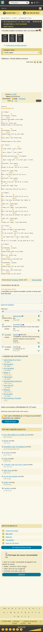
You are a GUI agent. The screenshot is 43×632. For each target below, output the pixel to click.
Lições (24, 623)
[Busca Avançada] (32, 3)
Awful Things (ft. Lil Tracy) (12, 360)
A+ (41, 62)
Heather (7, 488)
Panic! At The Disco (12, 543)
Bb (16, 101)
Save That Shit (8, 385)
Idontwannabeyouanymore (13, 381)
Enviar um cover (10, 421)
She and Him (7, 467)
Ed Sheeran (7, 485)
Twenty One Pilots (12, 531)
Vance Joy (8, 375)
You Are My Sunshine (10, 476)
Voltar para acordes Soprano (16, 45)
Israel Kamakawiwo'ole (11, 449)
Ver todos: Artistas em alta (21, 547)
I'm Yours (6, 453)
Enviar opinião (36, 280)
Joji (6, 400)
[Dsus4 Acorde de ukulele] (20, 38)
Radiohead (7, 461)
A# (12, 101)
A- (35, 62)
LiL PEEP (16, 24)
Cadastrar (11, 305)
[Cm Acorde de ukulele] (12, 38)
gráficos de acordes (30, 621)
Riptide (6, 373)
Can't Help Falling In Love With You (15, 435)
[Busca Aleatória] (34, 3)
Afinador (16, 621)
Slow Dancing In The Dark (12, 398)
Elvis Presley (7, 437)
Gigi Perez (6, 473)
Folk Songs (7, 479)
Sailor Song (7, 470)
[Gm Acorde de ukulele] (5, 38)
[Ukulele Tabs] (2, 2)
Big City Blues (8, 394)
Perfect (6, 482)
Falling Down (8, 377)
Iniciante (22, 99)
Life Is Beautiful (9, 368)
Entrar (3, 305)
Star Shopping (8, 364)
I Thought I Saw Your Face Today (15, 465)
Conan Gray (7, 491)
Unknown (9, 537)
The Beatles (10, 540)
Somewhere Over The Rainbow (14, 447)
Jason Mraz (7, 455)
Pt (37, 2)
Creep (5, 459)
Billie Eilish (8, 383)
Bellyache (7, 390)
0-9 (4, 608)
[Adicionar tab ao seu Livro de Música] (40, 30)
